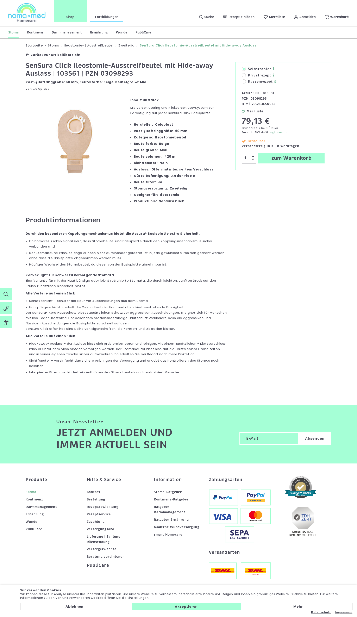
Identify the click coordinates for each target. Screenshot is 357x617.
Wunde (121, 32)
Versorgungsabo (100, 529)
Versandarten (224, 552)
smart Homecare (168, 534)
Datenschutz (321, 612)
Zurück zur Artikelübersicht (56, 55)
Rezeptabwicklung (102, 507)
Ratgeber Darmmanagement (169, 509)
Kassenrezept (260, 82)
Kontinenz (35, 32)
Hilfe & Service (104, 479)
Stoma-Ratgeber (168, 492)
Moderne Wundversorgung (176, 527)
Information (168, 479)
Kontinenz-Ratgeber (171, 499)
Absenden (315, 438)
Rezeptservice (99, 514)
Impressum (343, 612)
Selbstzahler (259, 69)
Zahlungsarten (225, 479)
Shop (70, 17)
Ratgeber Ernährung (171, 520)
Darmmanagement (67, 32)
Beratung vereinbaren (106, 557)
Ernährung (99, 32)
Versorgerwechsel (102, 549)
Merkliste (255, 111)
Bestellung (96, 499)
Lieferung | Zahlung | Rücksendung (105, 539)
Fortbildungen (106, 17)
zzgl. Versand (279, 132)
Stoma (13, 32)
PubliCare (143, 32)
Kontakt (94, 492)
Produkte (36, 479)
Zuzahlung (96, 522)
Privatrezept (259, 75)
